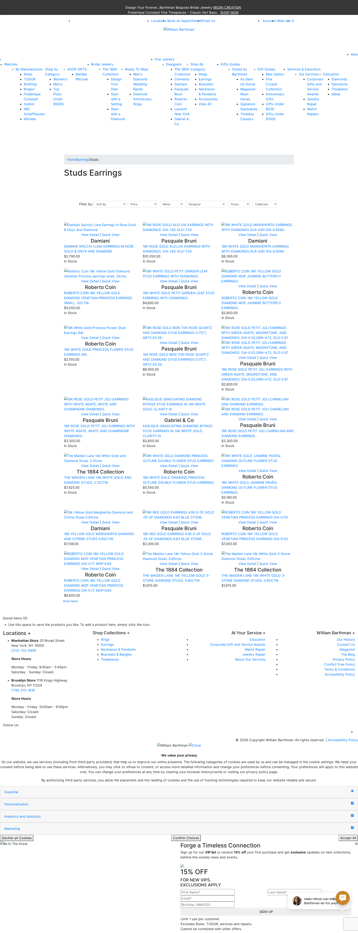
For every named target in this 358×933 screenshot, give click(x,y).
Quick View (111, 235)
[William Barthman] (179, 29)
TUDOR (29, 79)
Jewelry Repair (253, 654)
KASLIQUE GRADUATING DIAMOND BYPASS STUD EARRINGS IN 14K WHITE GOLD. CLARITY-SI (177, 431)
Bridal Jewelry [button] (102, 64)
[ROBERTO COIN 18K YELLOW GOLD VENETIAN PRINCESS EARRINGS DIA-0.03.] (257, 514)
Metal (335, 94)
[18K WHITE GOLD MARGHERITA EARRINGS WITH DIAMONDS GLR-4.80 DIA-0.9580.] (257, 227)
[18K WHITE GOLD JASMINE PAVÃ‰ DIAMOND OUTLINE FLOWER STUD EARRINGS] (257, 460)
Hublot (29, 104)
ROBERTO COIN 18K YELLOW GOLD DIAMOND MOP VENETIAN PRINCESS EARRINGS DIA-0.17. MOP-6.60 (93, 585)
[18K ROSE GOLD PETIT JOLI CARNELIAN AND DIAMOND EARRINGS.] (257, 401)
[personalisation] (352, 803)
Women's (60, 79)
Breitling (30, 84)
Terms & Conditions (339, 669)
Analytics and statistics (22, 816)
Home (72, 159)
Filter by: (86, 204)
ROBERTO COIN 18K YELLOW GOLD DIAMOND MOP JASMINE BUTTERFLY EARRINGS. (251, 303)
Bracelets (206, 84)
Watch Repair (255, 649)
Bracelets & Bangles (116, 654)
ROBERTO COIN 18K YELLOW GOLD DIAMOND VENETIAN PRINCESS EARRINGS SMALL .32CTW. (98, 298)
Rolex (28, 74)
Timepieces (110, 659)
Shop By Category (197, 66)
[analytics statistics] (352, 815)
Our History (346, 639)
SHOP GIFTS (77, 69)
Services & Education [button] (304, 69)
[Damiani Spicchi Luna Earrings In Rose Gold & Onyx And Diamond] (100, 227)
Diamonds (339, 79)
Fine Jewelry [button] (164, 59)
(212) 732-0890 (23, 650)
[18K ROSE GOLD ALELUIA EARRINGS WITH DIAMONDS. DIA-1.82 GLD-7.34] (179, 227)
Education (331, 74)
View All (205, 104)
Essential (11, 792)
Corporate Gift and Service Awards (237, 644)
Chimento (182, 79)
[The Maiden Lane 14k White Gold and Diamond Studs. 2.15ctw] (100, 458)
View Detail (90, 235)
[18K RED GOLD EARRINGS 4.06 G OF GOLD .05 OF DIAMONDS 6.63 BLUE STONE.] (179, 514)
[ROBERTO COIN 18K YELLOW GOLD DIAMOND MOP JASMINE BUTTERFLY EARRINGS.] (257, 276)
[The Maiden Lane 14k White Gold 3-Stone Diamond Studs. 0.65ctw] (257, 556)
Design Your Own (116, 84)
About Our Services (250, 659)
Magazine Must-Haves (247, 94)
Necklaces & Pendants (118, 649)
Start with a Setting (116, 99)
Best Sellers (275, 74)
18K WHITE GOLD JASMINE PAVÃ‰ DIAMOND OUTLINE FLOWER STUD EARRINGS (249, 487)
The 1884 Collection (111, 71)
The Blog (348, 654)
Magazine (347, 649)
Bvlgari (29, 89)
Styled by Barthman (239, 71)
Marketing (12, 829)
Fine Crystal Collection (274, 84)
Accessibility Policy (340, 674)
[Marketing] (352, 827)
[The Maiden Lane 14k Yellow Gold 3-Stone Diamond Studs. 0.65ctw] (179, 556)
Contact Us (346, 644)
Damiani (180, 84)
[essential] (352, 791)
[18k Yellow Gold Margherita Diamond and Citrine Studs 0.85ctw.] (100, 514)
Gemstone (339, 84)
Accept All (348, 838)
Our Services (309, 74)
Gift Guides (266, 69)
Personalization (16, 804)
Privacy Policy (344, 659)
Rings (203, 74)
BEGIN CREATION (227, 7)
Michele (30, 119)
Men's (57, 84)
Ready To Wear (137, 69)
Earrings (205, 79)
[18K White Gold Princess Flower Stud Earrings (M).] (100, 330)
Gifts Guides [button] (230, 64)
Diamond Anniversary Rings (142, 99)
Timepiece (339, 89)
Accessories (208, 99)
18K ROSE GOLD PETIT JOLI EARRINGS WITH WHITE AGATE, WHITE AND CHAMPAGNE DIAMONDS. (99, 431)
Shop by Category (52, 71)
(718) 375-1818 (23, 690)
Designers (174, 64)
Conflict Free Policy (339, 664)
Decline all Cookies (17, 838)
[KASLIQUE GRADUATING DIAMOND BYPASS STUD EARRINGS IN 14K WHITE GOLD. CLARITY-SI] (179, 404)
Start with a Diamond (118, 114)
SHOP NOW (229, 12)
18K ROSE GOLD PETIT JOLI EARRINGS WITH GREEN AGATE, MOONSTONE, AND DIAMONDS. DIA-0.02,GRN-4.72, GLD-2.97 (256, 374)
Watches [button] (10, 64)
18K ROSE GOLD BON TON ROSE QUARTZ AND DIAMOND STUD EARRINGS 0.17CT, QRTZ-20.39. (176, 359)
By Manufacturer (28, 69)
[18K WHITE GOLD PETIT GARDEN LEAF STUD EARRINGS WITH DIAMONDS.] (179, 273)
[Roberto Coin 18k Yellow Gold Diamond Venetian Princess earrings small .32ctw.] (100, 273)
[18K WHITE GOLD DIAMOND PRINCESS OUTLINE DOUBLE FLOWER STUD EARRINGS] (179, 458)
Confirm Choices (186, 838)
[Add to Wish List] (128, 219)
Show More (70, 601)
